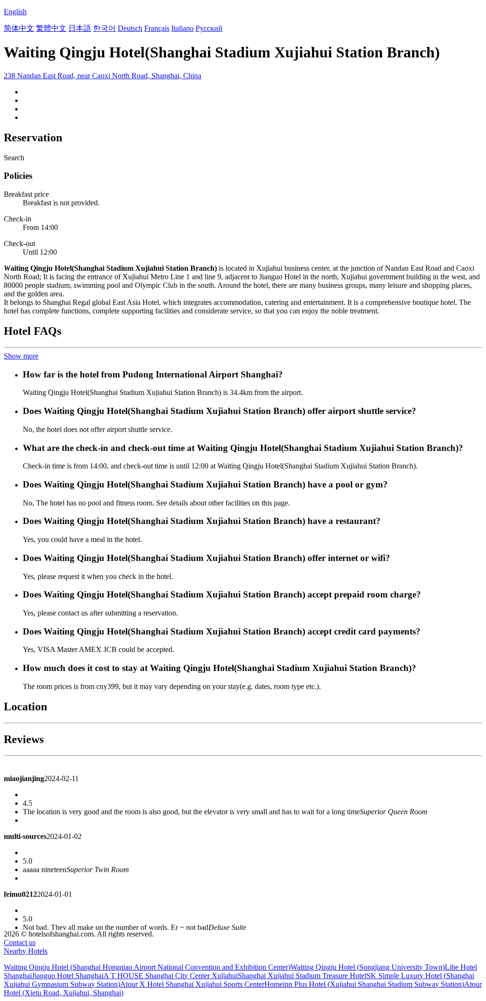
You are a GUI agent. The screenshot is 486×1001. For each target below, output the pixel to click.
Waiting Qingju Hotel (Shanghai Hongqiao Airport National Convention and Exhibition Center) (147, 967)
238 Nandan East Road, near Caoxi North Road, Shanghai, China (102, 76)
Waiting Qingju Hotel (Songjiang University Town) (367, 967)
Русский (209, 28)
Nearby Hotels (25, 951)
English (15, 12)
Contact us (20, 942)
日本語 (79, 28)
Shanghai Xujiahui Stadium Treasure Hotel (302, 976)
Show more (21, 356)
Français (156, 28)
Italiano (182, 28)
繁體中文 (51, 28)
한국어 (104, 28)
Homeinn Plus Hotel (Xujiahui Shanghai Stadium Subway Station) (364, 984)
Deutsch (130, 28)
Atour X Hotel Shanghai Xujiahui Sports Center (192, 984)
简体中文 (19, 28)
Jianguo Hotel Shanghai (67, 976)
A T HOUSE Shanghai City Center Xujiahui (170, 976)
